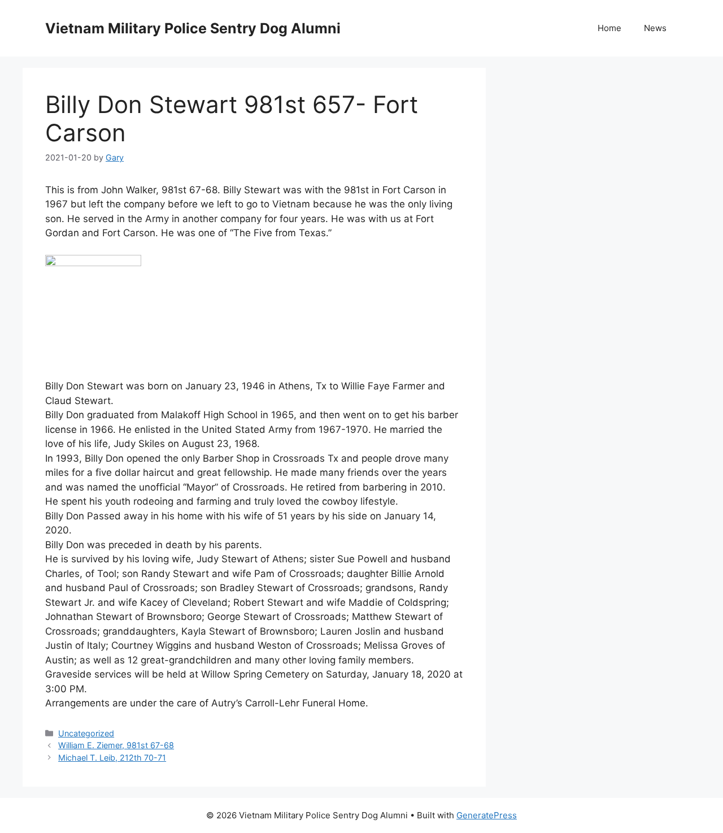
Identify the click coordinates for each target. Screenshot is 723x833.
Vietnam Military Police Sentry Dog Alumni (193, 28)
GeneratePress (486, 815)
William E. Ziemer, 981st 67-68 (116, 745)
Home (609, 28)
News (655, 28)
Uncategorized (86, 733)
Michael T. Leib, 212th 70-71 (112, 757)
